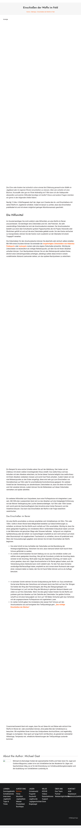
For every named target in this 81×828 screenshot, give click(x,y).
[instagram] (75, 805)
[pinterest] (72, 809)
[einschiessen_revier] (40, 615)
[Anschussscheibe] (40, 372)
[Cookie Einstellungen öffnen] (4, 825)
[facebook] (68, 805)
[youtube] (68, 809)
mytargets (23, 246)
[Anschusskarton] (40, 265)
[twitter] (72, 805)
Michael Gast (32, 756)
